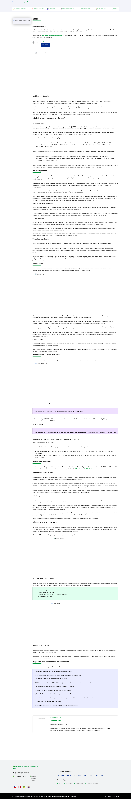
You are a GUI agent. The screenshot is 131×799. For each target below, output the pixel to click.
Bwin (102, 776)
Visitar (45, 45)
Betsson (61, 776)
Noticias (115, 9)
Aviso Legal (47, 796)
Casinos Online (101, 9)
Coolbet (43, 42)
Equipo (67, 796)
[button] (116, 3)
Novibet (70, 776)
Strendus (94, 776)
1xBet (86, 776)
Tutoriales (52, 9)
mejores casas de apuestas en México (52, 35)
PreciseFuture (115, 796)
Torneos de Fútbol (68, 9)
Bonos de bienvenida (39, 9)
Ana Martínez (56, 720)
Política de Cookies (58, 796)
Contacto (73, 796)
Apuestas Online (85, 9)
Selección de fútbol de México (84, 468)
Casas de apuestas (20, 9)
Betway (78, 776)
